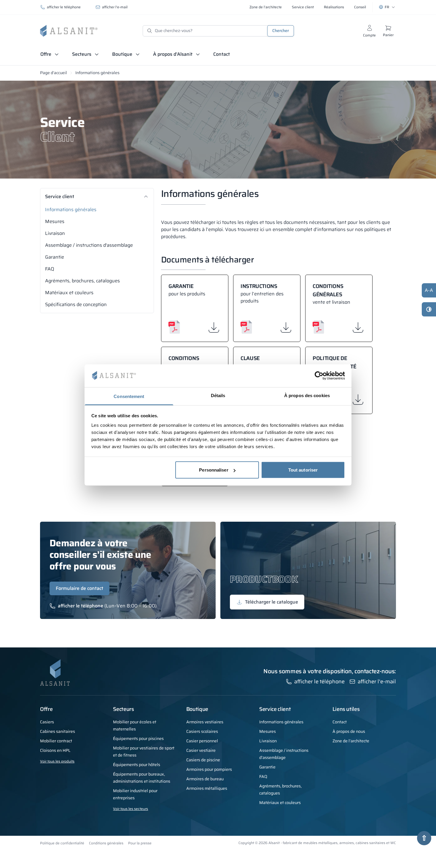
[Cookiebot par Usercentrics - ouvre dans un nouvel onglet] (319, 375)
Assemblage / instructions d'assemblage (89, 245)
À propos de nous (348, 731)
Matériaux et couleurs (69, 292)
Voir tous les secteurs (130, 808)
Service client (59, 196)
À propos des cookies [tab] (307, 395)
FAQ (49, 269)
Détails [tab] (218, 395)
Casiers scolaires (202, 731)
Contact (221, 54)
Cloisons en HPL (55, 750)
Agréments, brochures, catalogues (82, 280)
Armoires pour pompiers (209, 769)
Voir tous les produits (57, 761)
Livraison (55, 233)
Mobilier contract (56, 741)
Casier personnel (202, 741)
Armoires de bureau (205, 779)
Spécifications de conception (76, 304)
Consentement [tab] (129, 396)
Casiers (47, 722)
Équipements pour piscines (138, 738)
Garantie (54, 257)
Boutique (122, 54)
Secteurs (81, 54)
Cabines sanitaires (57, 731)
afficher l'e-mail (115, 7)
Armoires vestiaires (204, 722)
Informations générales (70, 209)
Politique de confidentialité (62, 843)
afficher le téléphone (64, 7)
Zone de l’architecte (350, 741)
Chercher (280, 30)
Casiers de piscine (203, 760)
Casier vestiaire (201, 750)
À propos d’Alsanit (172, 54)
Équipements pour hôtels (136, 764)
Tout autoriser (303, 469)
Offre (45, 54)
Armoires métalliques (206, 788)
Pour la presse (140, 843)
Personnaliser (213, 469)
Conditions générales (106, 843)
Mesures (54, 221)
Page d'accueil (53, 72)
